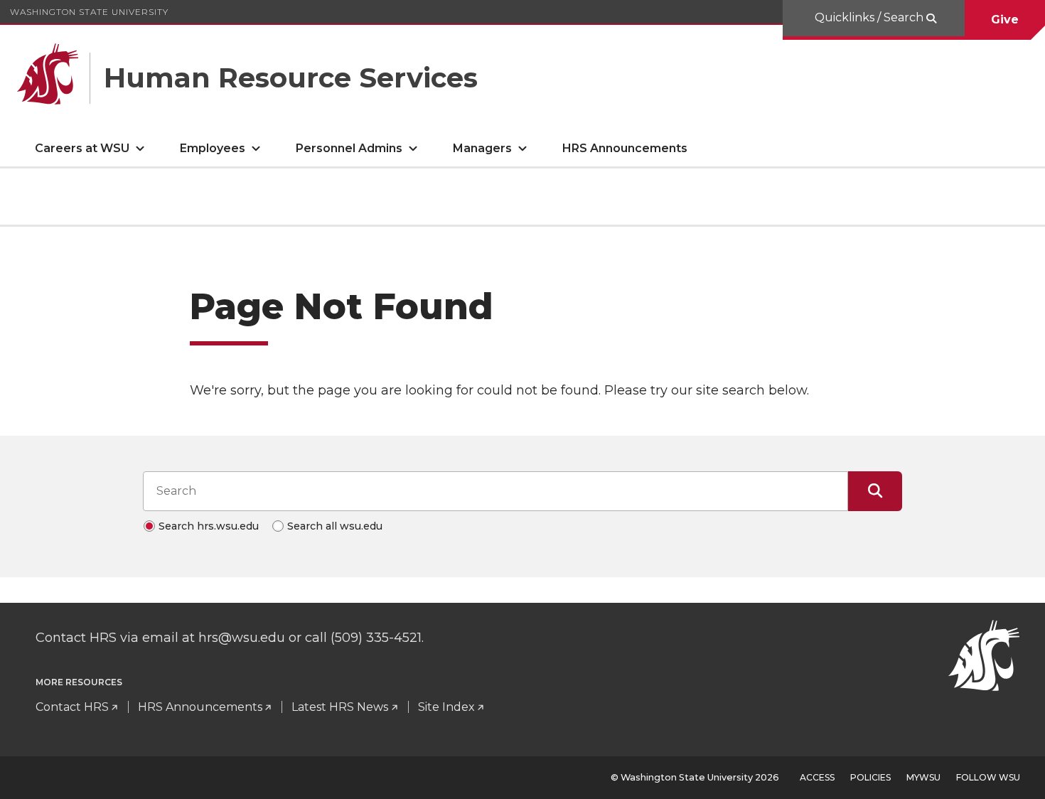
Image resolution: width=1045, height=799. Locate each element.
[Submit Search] (875, 491)
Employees (212, 148)
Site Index (446, 707)
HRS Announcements (624, 148)
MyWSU (923, 777)
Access (817, 777)
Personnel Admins (349, 148)
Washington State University (89, 11)
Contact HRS (72, 707)
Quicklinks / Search (870, 17)
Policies (870, 777)
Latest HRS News (339, 707)
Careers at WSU (82, 148)
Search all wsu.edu (334, 526)
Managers (482, 148)
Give (1005, 19)
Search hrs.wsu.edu (209, 526)
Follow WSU (988, 777)
